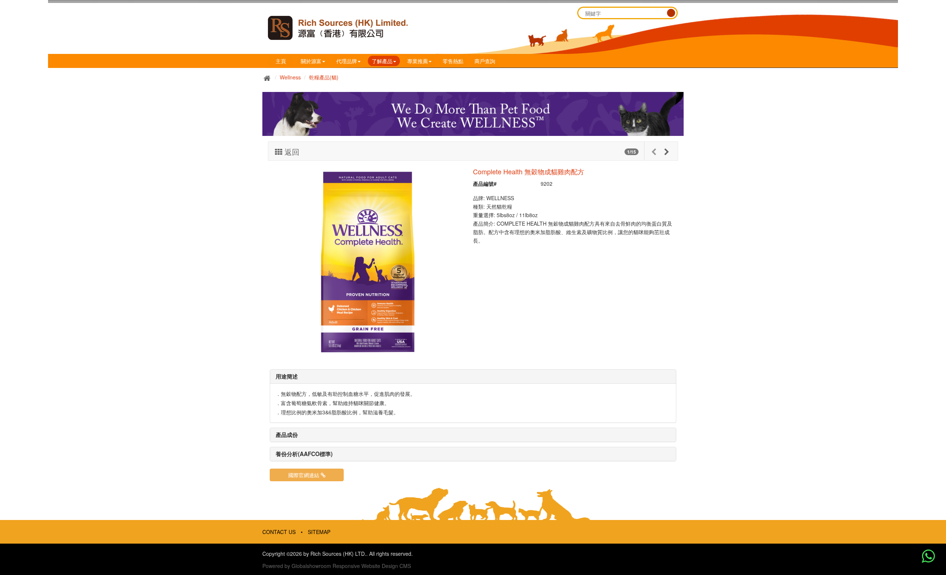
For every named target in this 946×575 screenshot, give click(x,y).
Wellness (290, 77)
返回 (290, 152)
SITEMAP (319, 531)
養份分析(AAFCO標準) (304, 454)
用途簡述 (287, 376)
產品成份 (287, 435)
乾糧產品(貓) (323, 77)
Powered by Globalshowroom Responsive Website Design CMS (336, 565)
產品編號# (485, 183)
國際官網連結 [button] (304, 475)
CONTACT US (279, 531)
